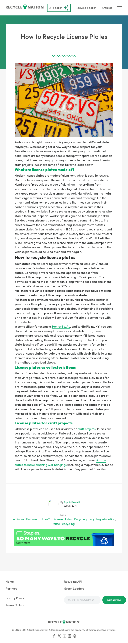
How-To (46, 519)
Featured (32, 519)
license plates (63, 519)
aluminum (17, 519)
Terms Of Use (15, 605)
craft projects (87, 429)
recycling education (102, 519)
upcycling (68, 524)
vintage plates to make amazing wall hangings (60, 462)
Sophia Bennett (72, 502)
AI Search (55, 8)
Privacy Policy (15, 598)
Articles (107, 8)
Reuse (56, 524)
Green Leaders (74, 588)
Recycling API (73, 582)
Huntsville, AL (61, 326)
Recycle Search (86, 8)
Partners (11, 588)
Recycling (80, 519)
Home (10, 582)
